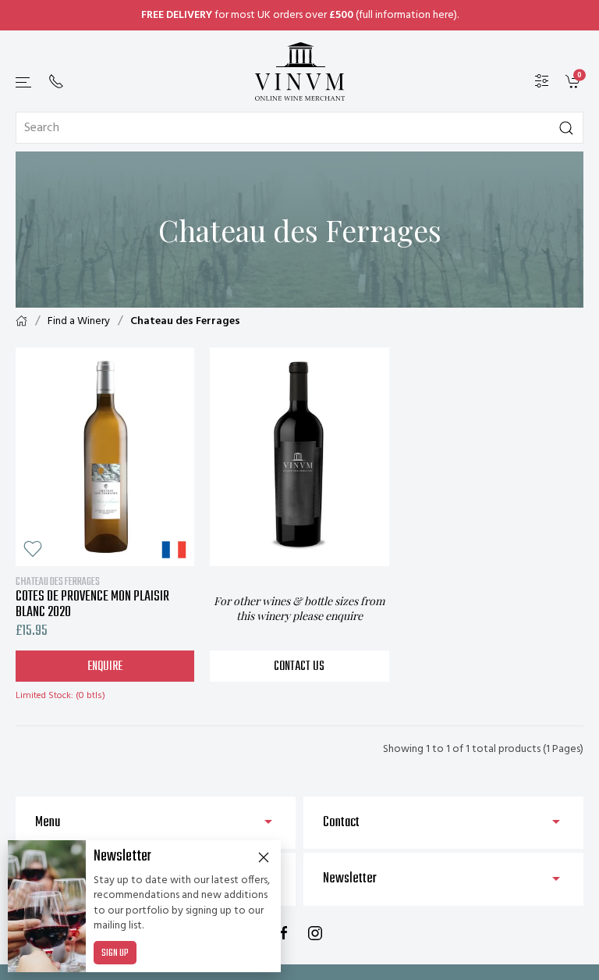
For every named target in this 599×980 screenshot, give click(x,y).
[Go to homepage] (299, 71)
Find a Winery (79, 321)
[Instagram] (315, 933)
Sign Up (115, 953)
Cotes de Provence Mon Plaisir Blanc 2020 (92, 597)
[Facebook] (284, 933)
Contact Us (299, 667)
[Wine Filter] (542, 82)
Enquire (104, 667)
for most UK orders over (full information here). (300, 15)
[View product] (105, 456)
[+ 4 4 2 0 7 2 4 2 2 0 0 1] (56, 81)
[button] (24, 82)
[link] (574, 82)
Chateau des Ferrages (185, 321)
